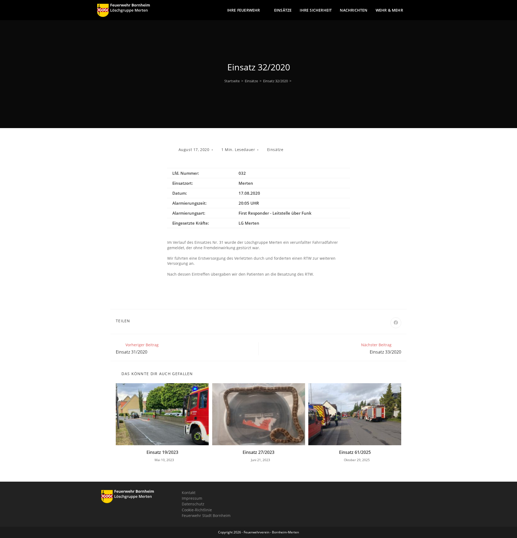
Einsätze (275, 149)
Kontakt (188, 492)
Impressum (192, 498)
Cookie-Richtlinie (197, 509)
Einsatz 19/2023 (162, 452)
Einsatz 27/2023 (258, 452)
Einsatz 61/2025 (355, 452)
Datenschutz (193, 503)
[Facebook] (270, 498)
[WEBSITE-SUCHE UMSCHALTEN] (418, 10)
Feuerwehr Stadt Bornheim (206, 515)
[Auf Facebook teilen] (395, 322)
